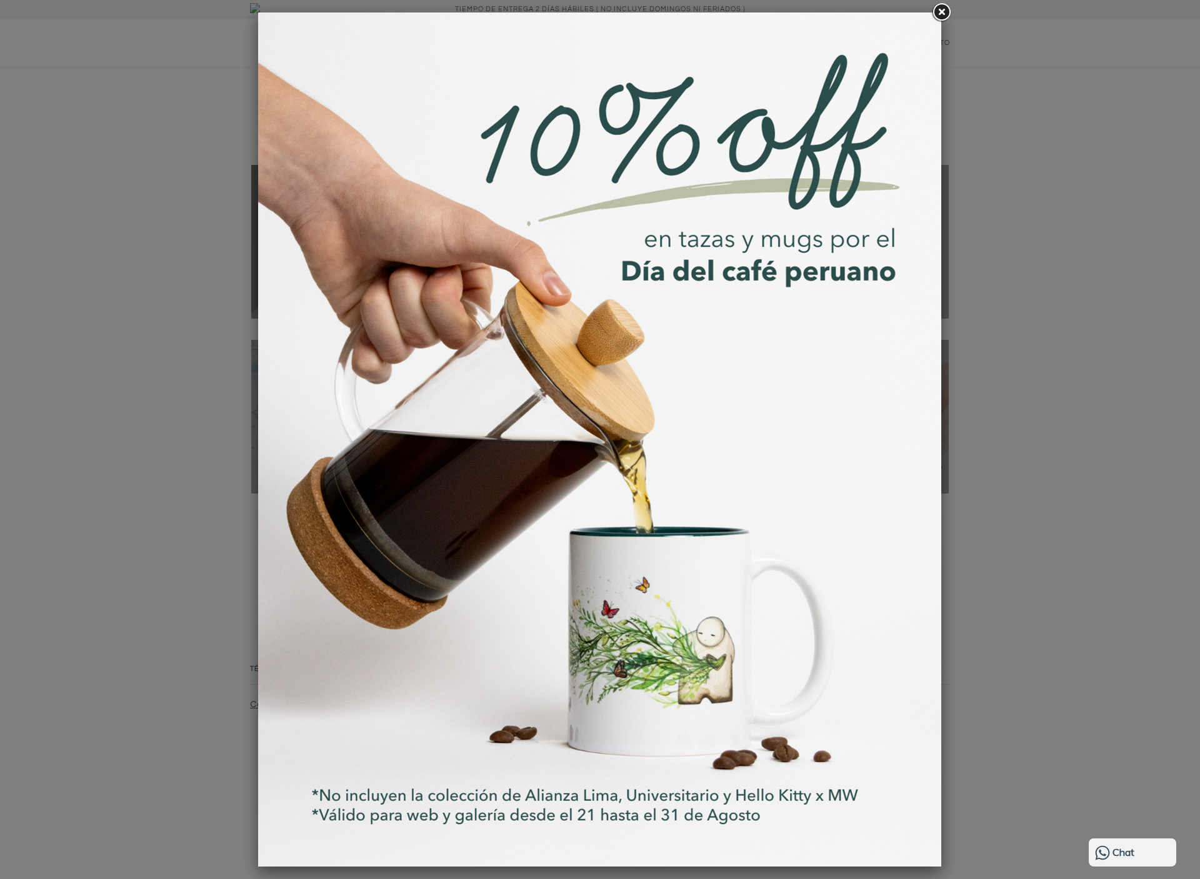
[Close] (941, 12)
